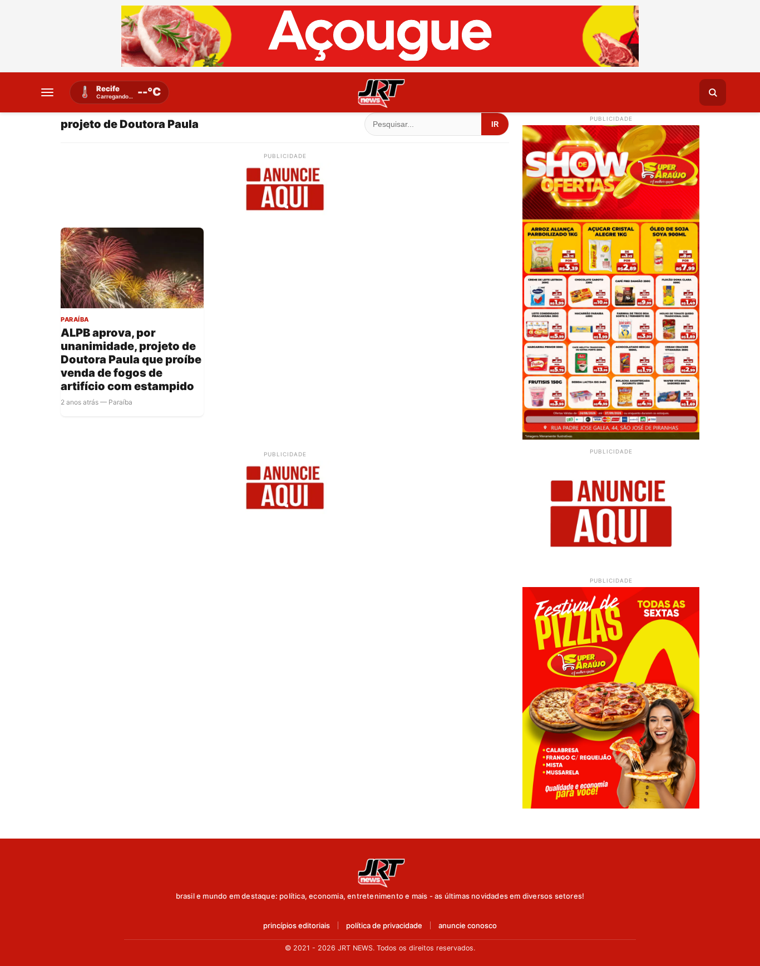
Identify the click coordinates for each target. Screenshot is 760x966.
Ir (495, 124)
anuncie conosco (467, 925)
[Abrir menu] (47, 92)
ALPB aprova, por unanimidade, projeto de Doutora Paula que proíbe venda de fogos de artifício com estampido (131, 359)
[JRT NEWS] (380, 872)
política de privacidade (384, 925)
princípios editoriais (296, 925)
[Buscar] (712, 92)
